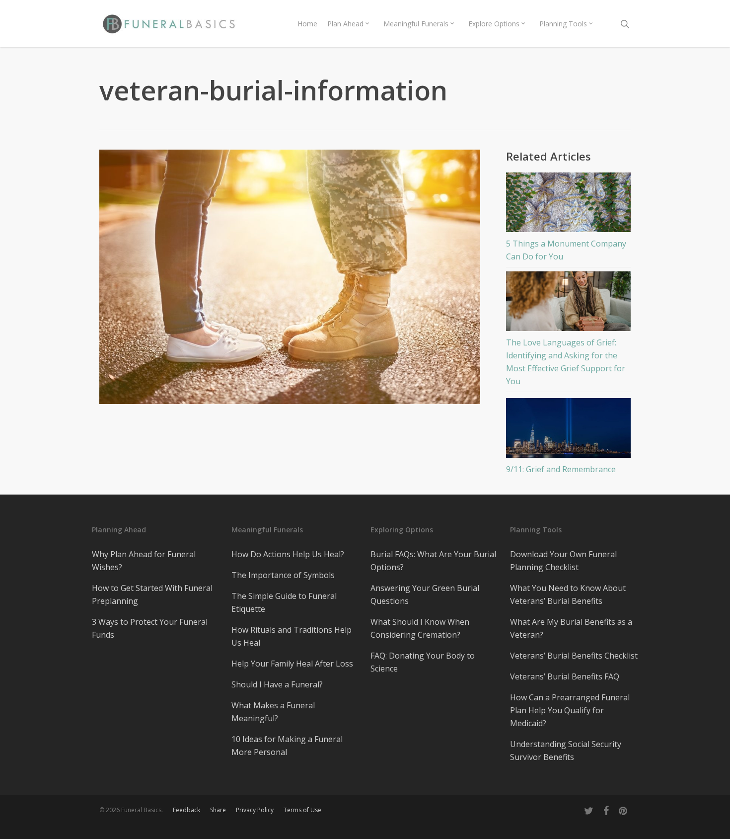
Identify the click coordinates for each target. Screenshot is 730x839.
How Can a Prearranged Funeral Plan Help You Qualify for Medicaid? (570, 710)
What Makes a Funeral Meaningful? (273, 712)
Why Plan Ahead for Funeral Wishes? (144, 561)
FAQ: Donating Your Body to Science (422, 662)
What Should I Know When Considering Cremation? (419, 628)
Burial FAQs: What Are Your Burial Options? (433, 561)
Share (218, 810)
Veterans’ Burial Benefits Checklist (574, 655)
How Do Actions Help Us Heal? (287, 554)
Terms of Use (302, 810)
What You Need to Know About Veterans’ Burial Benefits (568, 594)
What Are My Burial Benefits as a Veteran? (571, 628)
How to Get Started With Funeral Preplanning (152, 594)
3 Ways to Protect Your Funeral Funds (150, 628)
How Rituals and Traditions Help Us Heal (291, 636)
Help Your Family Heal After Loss (292, 663)
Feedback (186, 810)
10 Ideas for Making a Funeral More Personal (287, 745)
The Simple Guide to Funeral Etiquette (284, 602)
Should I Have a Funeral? (277, 684)
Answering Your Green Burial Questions (424, 594)
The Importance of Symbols (283, 575)
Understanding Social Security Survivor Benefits (565, 750)
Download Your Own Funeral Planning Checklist (563, 561)
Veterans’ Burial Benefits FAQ (564, 676)
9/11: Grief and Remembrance (561, 469)
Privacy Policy (255, 810)
